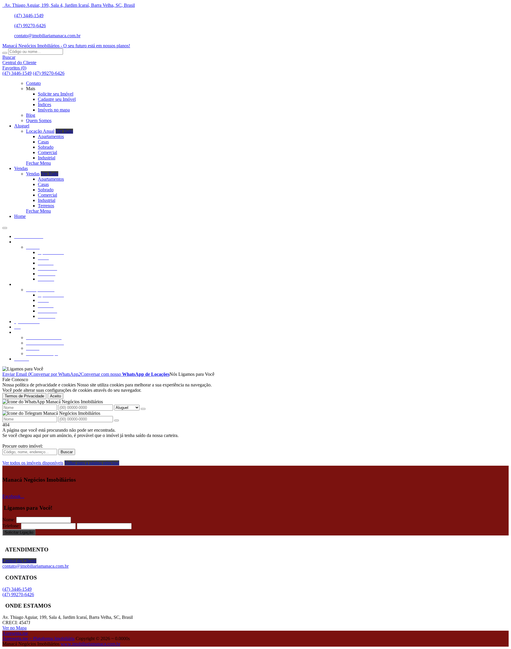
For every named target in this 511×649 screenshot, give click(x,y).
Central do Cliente (19, 560)
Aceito (55, 396)
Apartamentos (51, 136)
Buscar (67, 452)
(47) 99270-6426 (30, 25)
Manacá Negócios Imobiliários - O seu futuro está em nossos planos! (66, 45)
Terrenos (46, 205)
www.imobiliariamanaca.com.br (90, 643)
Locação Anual (40, 131)
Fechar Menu (38, 163)
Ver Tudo (64, 131)
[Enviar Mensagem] (116, 420)
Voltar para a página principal (91, 462)
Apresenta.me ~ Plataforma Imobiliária (38, 638)
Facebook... (13, 496)
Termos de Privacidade (24, 396)
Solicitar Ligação (19, 532)
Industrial (46, 157)
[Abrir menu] (4, 226)
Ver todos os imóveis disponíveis (32, 462)
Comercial (47, 152)
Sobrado (46, 147)
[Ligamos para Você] (22, 368)
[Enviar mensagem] (143, 409)
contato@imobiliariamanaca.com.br (47, 35)
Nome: (8, 519)
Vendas (33, 173)
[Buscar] (4, 53)
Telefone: (11, 525)
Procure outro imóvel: (22, 446)
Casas (43, 141)
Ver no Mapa (14, 627)
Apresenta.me (15, 633)
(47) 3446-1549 (28, 15)
